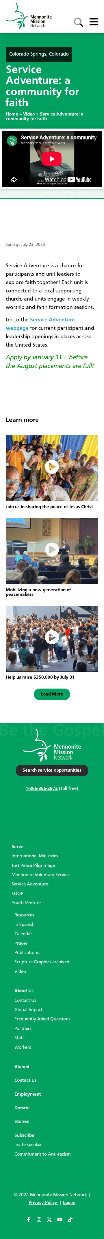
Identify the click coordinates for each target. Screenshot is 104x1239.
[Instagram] (41, 1222)
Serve (18, 847)
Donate (22, 1108)
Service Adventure (30, 884)
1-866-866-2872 (42, 788)
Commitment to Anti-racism (42, 1154)
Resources (24, 915)
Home (12, 114)
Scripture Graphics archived (41, 962)
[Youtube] (62, 1222)
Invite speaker (28, 1145)
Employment (27, 1094)
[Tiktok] (73, 1222)
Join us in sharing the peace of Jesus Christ (49, 507)
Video (29, 114)
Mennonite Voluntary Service (41, 875)
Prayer (20, 943)
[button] (52, 694)
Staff (19, 1038)
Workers (22, 1047)
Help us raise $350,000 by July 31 (40, 677)
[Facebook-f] (31, 1222)
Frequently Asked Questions (42, 1019)
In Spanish (24, 925)
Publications (26, 953)
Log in (69, 1202)
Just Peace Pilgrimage (33, 865)
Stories (21, 1121)
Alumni (21, 1067)
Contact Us (25, 1000)
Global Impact (28, 1010)
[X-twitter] (52, 1222)
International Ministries (35, 856)
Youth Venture (26, 903)
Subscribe (24, 1135)
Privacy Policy (43, 1202)
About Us (24, 991)
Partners (22, 1028)
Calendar (23, 934)
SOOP (17, 894)
